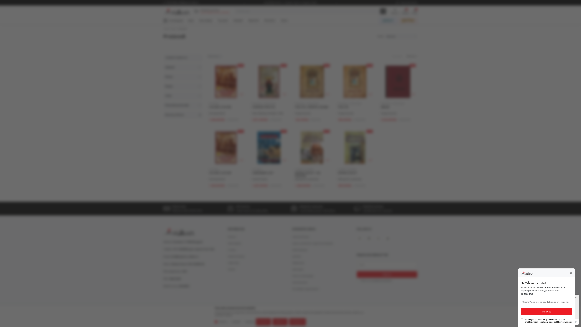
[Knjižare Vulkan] (527, 272)
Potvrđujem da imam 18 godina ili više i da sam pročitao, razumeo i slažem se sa (548, 320)
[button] (571, 273)
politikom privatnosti (563, 322)
